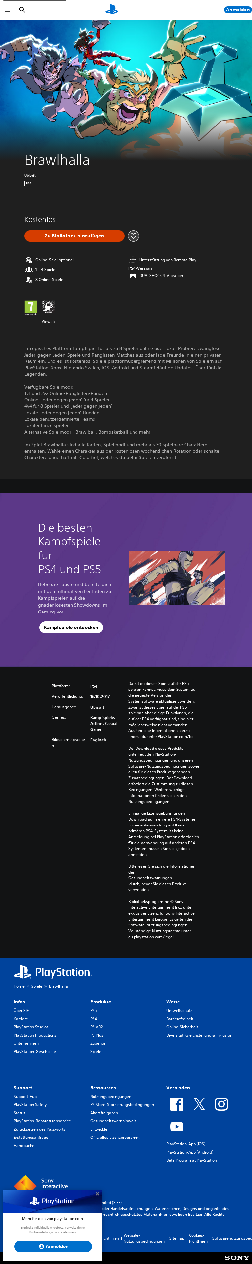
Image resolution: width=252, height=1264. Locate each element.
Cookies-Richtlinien (198, 1238)
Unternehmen (26, 1043)
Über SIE (21, 1010)
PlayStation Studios (31, 1027)
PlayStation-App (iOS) (185, 1144)
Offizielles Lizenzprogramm (115, 1137)
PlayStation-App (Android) (189, 1152)
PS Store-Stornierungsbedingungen (122, 1104)
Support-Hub (25, 1096)
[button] (71, 627)
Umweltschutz (179, 1010)
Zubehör (97, 1043)
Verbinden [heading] (178, 1088)
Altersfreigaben (104, 1113)
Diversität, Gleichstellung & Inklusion (199, 1035)
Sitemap (176, 1238)
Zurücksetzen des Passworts (39, 1129)
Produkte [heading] (100, 1002)
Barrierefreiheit (179, 1018)
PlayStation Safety (30, 1104)
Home (19, 986)
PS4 (93, 1018)
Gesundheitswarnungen (150, 878)
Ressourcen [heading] (103, 1088)
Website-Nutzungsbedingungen (144, 1238)
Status (19, 1113)
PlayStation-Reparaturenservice (42, 1121)
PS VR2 (96, 1027)
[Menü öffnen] (7, 10)
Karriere (21, 1018)
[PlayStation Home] (112, 10)
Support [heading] (23, 1088)
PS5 (93, 1010)
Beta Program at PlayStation (191, 1160)
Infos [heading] (19, 1002)
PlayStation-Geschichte (35, 1051)
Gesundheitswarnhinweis (113, 1121)
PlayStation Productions (35, 1035)
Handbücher (25, 1145)
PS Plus (96, 1035)
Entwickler (99, 1129)
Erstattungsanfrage (31, 1137)
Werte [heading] (173, 1002)
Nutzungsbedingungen (110, 1096)
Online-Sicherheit (182, 1027)
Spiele (36, 986)
